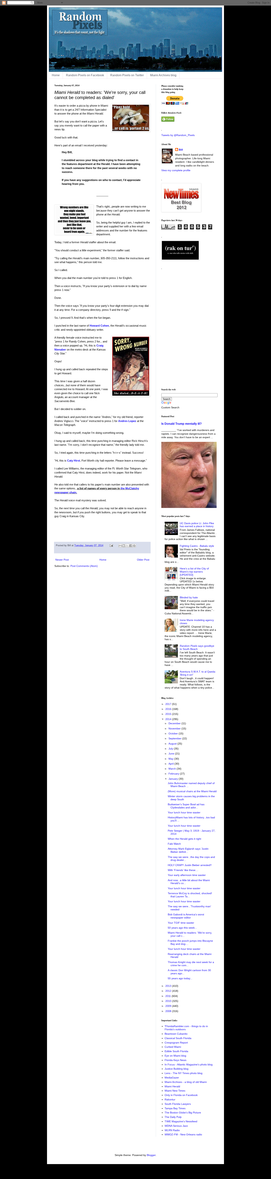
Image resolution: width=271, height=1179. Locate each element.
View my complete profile (175, 170)
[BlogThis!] (124, 546)
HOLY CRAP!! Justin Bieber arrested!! (190, 865)
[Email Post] (111, 545)
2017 (168, 704)
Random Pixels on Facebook (85, 75)
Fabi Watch (174, 843)
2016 (168, 709)
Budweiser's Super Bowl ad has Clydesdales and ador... (186, 806)
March (172, 768)
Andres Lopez (127, 421)
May (171, 758)
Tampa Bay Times (175, 1108)
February (174, 773)
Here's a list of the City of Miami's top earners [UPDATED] (194, 571)
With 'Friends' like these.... (183, 870)
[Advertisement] (189, 327)
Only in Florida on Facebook (181, 1095)
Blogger (151, 1155)
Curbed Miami (173, 1046)
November (174, 728)
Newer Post (62, 559)
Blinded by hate (189, 597)
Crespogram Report (176, 1042)
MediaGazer (172, 1077)
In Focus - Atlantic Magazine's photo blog (189, 1064)
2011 (168, 996)
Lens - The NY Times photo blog (183, 1073)
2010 (168, 1000)
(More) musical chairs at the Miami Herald (192, 791)
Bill (181, 149)
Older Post (143, 559)
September (175, 738)
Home (56, 75)
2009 (168, 1005)
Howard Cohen (99, 325)
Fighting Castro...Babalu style (197, 545)
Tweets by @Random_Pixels (178, 135)
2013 (168, 985)
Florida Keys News (175, 1060)
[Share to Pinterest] (134, 546)
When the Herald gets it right (184, 838)
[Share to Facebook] (131, 546)
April (171, 763)
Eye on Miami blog (175, 1055)
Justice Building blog (176, 1068)
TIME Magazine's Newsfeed (181, 1121)
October (173, 733)
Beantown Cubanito (176, 1033)
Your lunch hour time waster (184, 812)
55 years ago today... (180, 978)
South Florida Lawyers (178, 1103)
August (172, 743)
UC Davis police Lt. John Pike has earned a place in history (197, 525)
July (171, 748)
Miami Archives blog (163, 75)
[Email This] (120, 546)
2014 (168, 719)
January (173, 778)
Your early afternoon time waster (187, 875)
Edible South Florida (176, 1051)
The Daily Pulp (173, 1116)
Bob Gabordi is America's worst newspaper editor (186, 916)
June (171, 753)
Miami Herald (172, 1086)
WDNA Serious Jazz (176, 1125)
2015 (168, 713)
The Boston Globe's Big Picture (183, 1112)
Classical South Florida (178, 1038)
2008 (168, 1011)
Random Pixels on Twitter (127, 75)
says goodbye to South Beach (197, 647)
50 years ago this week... (182, 927)
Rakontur (170, 1099)
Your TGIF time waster (181, 922)
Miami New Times (175, 1090)
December (174, 723)
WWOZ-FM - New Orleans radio (183, 1134)
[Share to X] (127, 546)
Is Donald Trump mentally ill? (181, 423)
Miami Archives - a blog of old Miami (186, 1082)
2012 (168, 990)
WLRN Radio (172, 1130)
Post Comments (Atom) (84, 565)
